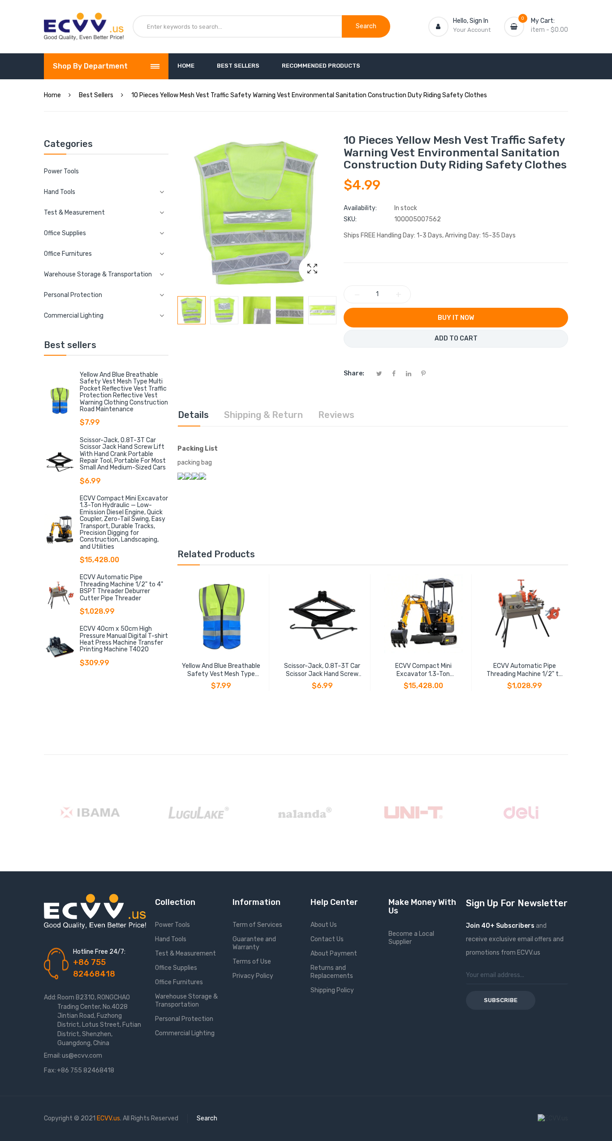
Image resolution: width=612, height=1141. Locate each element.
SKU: (350, 219)
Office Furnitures (179, 982)
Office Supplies (176, 968)
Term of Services (257, 925)
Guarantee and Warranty (254, 943)
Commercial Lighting (185, 1033)
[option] (191, 310)
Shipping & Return (263, 414)
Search (207, 1118)
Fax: (50, 1070)
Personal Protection (184, 1019)
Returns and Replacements (331, 972)
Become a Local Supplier (411, 938)
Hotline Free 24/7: (99, 952)
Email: (52, 1055)
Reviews (336, 414)
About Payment (333, 953)
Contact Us (327, 939)
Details (193, 414)
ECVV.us (108, 1118)
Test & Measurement (185, 953)
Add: (50, 997)
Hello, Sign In (470, 21)
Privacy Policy (253, 976)
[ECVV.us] (84, 21)
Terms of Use (252, 961)
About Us (323, 925)
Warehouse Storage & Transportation (186, 1000)
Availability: (360, 208)
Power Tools (61, 171)
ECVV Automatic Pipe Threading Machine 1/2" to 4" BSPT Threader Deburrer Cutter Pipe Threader (121, 587)
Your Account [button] (472, 29)
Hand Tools (170, 939)
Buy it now (456, 318)
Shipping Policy (332, 990)
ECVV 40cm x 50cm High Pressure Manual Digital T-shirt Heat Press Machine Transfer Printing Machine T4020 (124, 639)
